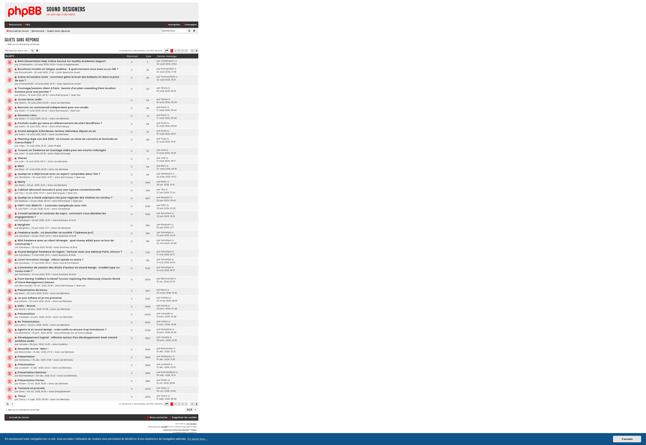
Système (63, 344)
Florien (22, 383)
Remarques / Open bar (68, 95)
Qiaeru (194, 430)
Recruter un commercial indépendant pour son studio (53, 107)
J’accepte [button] (627, 439)
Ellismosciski (25, 285)
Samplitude (64, 208)
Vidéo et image (62, 153)
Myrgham (24, 224)
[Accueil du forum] (24, 12)
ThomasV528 (26, 83)
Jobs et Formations (69, 262)
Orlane (22, 95)
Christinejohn (26, 64)
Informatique (62, 126)
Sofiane (23, 301)
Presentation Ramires (32, 372)
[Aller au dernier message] (176, 61)
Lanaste (23, 344)
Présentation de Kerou (32, 290)
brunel (22, 309)
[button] (166, 51)
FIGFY (25, 208)
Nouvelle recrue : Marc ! (33, 348)
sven (21, 153)
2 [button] (175, 50)
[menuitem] (26, 25)
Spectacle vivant (71, 72)
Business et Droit (67, 220)
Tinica (22, 396)
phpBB (164, 427)
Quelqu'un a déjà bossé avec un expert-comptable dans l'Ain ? (59, 174)
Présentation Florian (31, 380)
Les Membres (63, 102)
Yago (22, 145)
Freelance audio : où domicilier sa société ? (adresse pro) (55, 232)
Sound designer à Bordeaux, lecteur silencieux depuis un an (57, 131)
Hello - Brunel (26, 306)
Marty (21, 182)
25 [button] (192, 50)
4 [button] (182, 50)
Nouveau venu (27, 115)
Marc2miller (25, 352)
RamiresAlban (26, 375)
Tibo (21, 193)
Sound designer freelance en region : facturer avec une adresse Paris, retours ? (70, 251)
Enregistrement (71, 64)
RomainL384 (25, 72)
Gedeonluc (24, 359)
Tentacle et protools (31, 388)
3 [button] (179, 50)
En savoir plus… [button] (197, 438)
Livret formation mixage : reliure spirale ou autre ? (50, 259)
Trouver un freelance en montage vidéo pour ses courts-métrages (62, 150)
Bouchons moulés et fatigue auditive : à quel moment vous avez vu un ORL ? (68, 69)
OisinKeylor (24, 177)
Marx (21, 166)
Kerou (22, 293)
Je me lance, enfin (30, 99)
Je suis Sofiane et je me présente (40, 298)
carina (22, 324)
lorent (22, 126)
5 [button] (186, 50)
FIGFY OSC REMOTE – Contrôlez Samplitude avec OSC (52, 205)
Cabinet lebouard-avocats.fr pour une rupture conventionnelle (59, 189)
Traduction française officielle (176, 430)
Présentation (26, 313)
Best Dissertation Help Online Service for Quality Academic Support (62, 61)
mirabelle (24, 317)
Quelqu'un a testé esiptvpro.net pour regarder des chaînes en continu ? (65, 197)
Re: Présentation (28, 321)
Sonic (22, 391)
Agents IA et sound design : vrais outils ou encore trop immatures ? (62, 329)
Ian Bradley (192, 423)
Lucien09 (23, 367)
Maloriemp (24, 332)
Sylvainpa (24, 220)
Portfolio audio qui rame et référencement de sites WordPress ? (60, 123)
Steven (22, 158)
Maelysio (23, 200)
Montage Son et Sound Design (76, 332)
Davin (22, 110)
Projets (57, 145)
